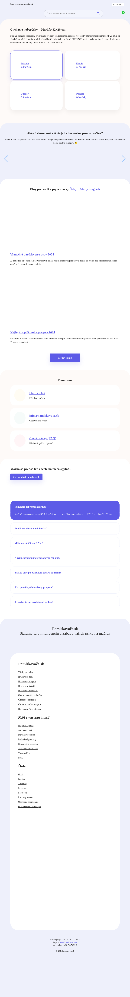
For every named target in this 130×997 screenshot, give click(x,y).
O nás (20, 774)
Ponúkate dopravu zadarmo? (30, 506)
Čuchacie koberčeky (27, 700)
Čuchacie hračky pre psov (29, 704)
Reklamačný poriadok (28, 744)
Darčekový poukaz (26, 735)
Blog (20, 758)
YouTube (22, 783)
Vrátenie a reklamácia (28, 748)
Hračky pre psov (25, 677)
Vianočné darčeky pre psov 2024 (32, 254)
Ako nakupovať (25, 730)
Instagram (22, 788)
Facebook (22, 793)
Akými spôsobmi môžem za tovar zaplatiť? (37, 558)
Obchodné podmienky (28, 802)
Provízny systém (25, 797)
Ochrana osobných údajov (29, 806)
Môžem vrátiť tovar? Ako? (29, 543)
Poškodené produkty (27, 739)
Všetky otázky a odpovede (26, 477)
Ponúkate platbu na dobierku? (31, 528)
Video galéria (24, 753)
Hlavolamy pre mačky (28, 690)
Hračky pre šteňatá (26, 686)
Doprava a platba (25, 725)
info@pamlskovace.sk (44, 415)
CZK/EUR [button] (117, 5)
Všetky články (65, 358)
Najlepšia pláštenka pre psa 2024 (32, 332)
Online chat (37, 393)
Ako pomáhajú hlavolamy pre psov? (34, 587)
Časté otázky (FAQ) (42, 438)
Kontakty (22, 779)
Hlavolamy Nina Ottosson (29, 709)
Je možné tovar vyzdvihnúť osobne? (34, 602)
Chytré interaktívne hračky (30, 695)
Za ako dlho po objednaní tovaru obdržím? (38, 572)
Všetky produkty (25, 672)
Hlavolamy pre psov (27, 681)
